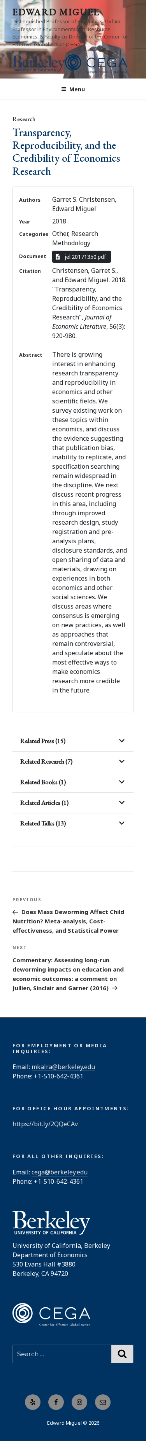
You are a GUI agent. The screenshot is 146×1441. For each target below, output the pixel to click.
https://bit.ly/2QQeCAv (45, 1124)
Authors (29, 199)
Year (24, 221)
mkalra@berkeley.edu (63, 1066)
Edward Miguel (56, 12)
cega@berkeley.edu (60, 1172)
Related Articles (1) (44, 803)
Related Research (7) (46, 761)
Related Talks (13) (43, 823)
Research (23, 119)
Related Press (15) (42, 741)
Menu (77, 89)
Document (32, 256)
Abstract (30, 354)
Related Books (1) (43, 782)
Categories (33, 233)
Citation (30, 270)
